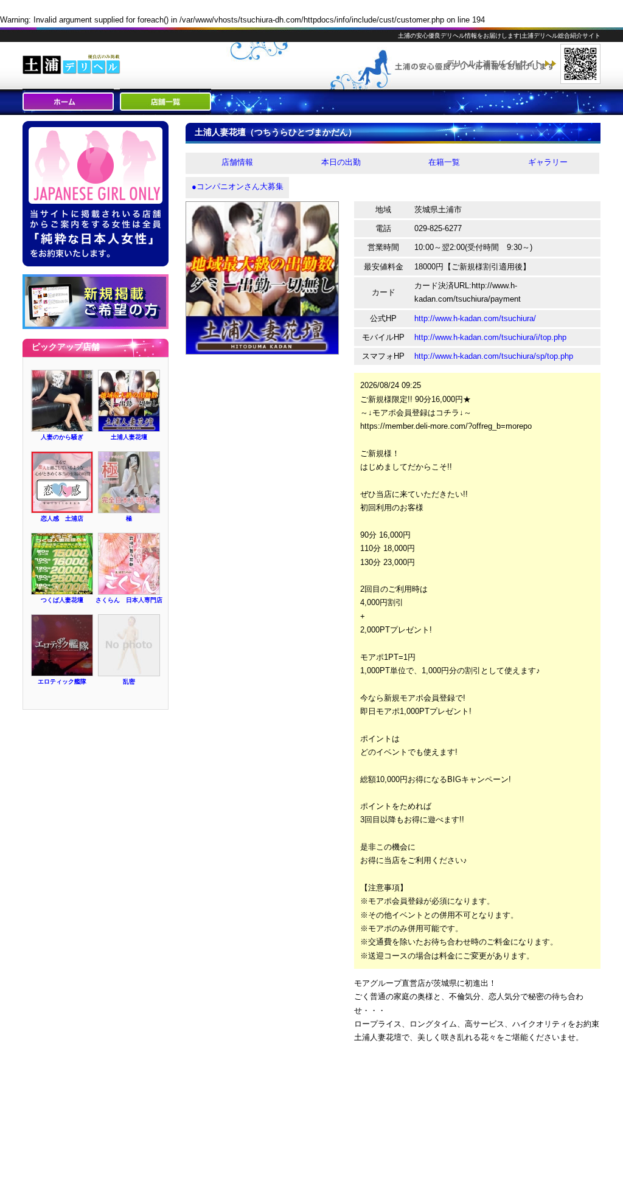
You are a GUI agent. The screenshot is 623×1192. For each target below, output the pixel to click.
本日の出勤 (341, 162)
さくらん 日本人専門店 (129, 600)
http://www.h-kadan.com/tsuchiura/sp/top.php (493, 356)
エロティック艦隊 (62, 681)
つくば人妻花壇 (62, 600)
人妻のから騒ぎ (62, 437)
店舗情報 (237, 162)
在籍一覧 (444, 162)
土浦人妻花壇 (129, 437)
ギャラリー (548, 162)
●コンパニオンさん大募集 (238, 186)
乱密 (129, 681)
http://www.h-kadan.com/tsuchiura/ (475, 318)
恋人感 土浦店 (62, 518)
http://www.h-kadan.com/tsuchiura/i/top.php (490, 337)
